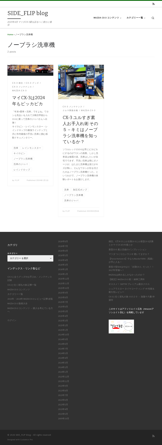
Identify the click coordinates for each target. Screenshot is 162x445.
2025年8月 (63, 297)
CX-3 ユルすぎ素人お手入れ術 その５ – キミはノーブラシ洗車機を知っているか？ (80, 129)
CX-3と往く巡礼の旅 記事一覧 (21, 285)
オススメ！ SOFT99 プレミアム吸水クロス (129, 284)
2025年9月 (63, 292)
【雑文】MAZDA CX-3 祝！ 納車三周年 (127, 279)
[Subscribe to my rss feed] (154, 4)
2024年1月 (63, 372)
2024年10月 (63, 334)
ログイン (11, 320)
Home (10, 34)
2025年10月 (63, 288)
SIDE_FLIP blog (23, 435)
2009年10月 (63, 418)
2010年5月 (63, 414)
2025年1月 (63, 330)
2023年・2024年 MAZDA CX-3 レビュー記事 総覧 (30, 299)
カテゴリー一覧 (15, 294)
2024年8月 (63, 344)
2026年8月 (63, 241)
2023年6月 (63, 400)
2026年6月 (63, 250)
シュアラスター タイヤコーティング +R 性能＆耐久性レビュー (132, 290)
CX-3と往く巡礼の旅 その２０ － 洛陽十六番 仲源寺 (132, 298)
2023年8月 (63, 390)
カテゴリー (12, 253)
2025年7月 (63, 302)
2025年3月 (63, 320)
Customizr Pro (26, 439)
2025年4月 (63, 316)
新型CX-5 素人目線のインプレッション (127, 249)
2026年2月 (63, 269)
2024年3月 (63, 362)
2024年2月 (63, 367)
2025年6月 (63, 306)
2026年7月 (63, 246)
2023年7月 (63, 395)
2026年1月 (63, 274)
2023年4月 (63, 409)
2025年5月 (63, 311)
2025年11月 (63, 283)
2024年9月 (63, 339)
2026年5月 (63, 255)
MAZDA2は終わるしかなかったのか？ (127, 274)
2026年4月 (63, 260)
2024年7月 (63, 348)
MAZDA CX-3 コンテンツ (18, 289)
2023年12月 (63, 376)
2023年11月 (63, 381)
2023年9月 (63, 386)
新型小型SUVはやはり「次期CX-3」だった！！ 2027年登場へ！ (131, 269)
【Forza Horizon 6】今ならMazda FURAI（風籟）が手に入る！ (131, 260)
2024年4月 (63, 358)
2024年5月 (63, 353)
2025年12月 (63, 278)
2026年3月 (63, 264)
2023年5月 (63, 404)
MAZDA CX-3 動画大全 (17, 303)
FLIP (17, 180)
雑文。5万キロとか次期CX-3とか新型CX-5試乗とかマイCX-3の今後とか (131, 243)
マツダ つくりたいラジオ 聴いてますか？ (129, 254)
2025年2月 (63, 325)
